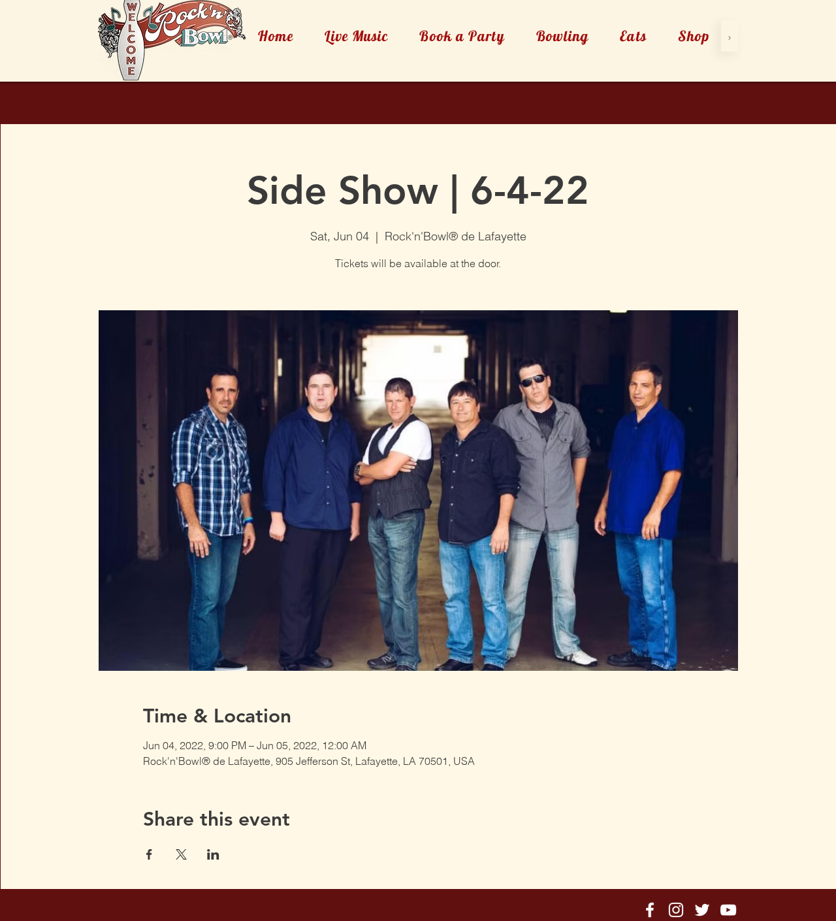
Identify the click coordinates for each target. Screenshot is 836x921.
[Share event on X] (181, 854)
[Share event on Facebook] (149, 854)
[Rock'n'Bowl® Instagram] (676, 910)
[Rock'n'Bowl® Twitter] (702, 910)
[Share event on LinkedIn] (213, 854)
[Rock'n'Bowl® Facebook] (650, 910)
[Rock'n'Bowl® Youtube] (728, 910)
